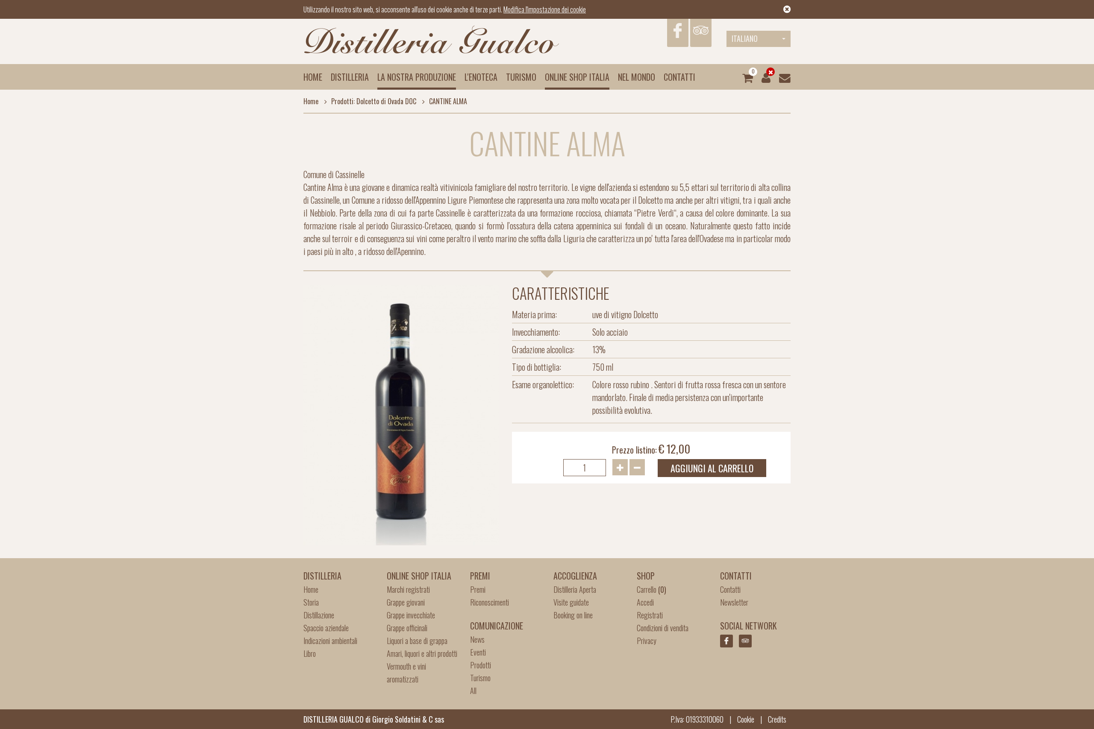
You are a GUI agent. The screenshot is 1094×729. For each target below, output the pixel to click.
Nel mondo (636, 76)
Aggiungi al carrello (712, 468)
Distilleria (350, 76)
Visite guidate (571, 602)
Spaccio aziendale (326, 627)
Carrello (651, 589)
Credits (777, 719)
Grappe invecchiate (411, 615)
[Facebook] (677, 33)
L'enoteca (481, 76)
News (477, 639)
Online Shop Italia (577, 76)
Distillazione (318, 615)
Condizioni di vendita (662, 627)
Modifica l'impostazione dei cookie (544, 9)
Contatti (679, 76)
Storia (311, 602)
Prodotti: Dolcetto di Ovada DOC (373, 101)
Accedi (645, 602)
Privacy (646, 640)
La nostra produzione (416, 76)
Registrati (650, 615)
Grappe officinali (407, 627)
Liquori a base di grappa (417, 640)
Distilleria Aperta (574, 589)
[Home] (431, 40)
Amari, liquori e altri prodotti (422, 653)
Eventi (478, 652)
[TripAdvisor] (745, 641)
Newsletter (734, 602)
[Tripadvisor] (701, 33)
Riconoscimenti (489, 602)
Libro (309, 653)
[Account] (766, 77)
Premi (477, 589)
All (473, 690)
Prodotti (480, 664)
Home (312, 76)
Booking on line (573, 615)
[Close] (787, 9)
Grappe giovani (406, 602)
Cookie (745, 719)
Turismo (521, 76)
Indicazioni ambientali (330, 640)
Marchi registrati (408, 589)
